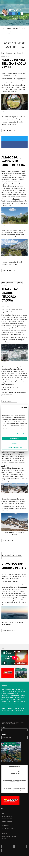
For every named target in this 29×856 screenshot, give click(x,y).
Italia (3, 699)
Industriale (17, 697)
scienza (7, 707)
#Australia (4, 553)
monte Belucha (6, 173)
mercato (22, 701)
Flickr (25, 846)
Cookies (3, 839)
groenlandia (5, 695)
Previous (5, 106)
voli (8, 710)
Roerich (3, 197)
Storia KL (4, 708)
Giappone (17, 693)
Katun (7, 342)
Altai (2, 310)
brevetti (22, 688)
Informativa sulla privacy (8, 828)
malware (16, 701)
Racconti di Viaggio (14, 31)
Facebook (10, 13)
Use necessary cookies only (14, 447)
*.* (3, 28)
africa (10, 688)
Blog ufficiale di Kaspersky (8, 836)
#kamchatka (18, 553)
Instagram (16, 13)
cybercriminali (13, 691)
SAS (3, 707)
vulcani (13, 710)
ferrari (4, 693)
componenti (5, 691)
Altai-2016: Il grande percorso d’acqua (11, 294)
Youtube (20, 846)
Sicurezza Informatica (14, 34)
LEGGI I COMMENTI (9, 130)
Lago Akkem (18, 369)
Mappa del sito (5, 825)
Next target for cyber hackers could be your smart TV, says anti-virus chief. (14, 772)
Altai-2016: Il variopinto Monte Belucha (13, 161)
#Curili (11, 553)
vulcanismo (20, 710)
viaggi (22, 708)
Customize (14, 443)
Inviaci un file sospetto (7, 831)
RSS (3, 850)
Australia (16, 688)
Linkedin (19, 13)
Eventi (9, 28)
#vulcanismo (5, 557)
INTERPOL (24, 697)
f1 (24, 691)
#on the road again (11, 53)
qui (10, 205)
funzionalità (10, 693)
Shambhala (16, 199)
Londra (10, 701)
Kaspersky (4, 833)
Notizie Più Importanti (19, 28)
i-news (3, 697)
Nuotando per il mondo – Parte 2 (13, 566)
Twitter (13, 13)
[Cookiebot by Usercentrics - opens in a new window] (20, 407)
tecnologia (11, 708)
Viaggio (4, 710)
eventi (20, 691)
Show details (20, 434)
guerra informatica (15, 695)
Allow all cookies (14, 438)
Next (23, 106)
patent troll (15, 705)
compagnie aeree (10, 689)
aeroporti (4, 688)
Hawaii (23, 695)
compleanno (19, 689)
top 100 (17, 708)
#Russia (20, 53)
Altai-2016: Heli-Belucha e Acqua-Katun (14, 63)
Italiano (23, 2)
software (20, 707)
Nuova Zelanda (6, 703)
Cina (3, 689)
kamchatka (9, 699)
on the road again (16, 703)
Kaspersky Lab (17, 699)
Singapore (13, 707)
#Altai (3, 53)
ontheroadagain (6, 705)
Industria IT (10, 697)
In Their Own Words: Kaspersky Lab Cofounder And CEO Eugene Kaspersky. (14, 789)
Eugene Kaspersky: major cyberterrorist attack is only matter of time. (14, 781)
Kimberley (4, 701)
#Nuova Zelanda (6, 555)
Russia (22, 705)
